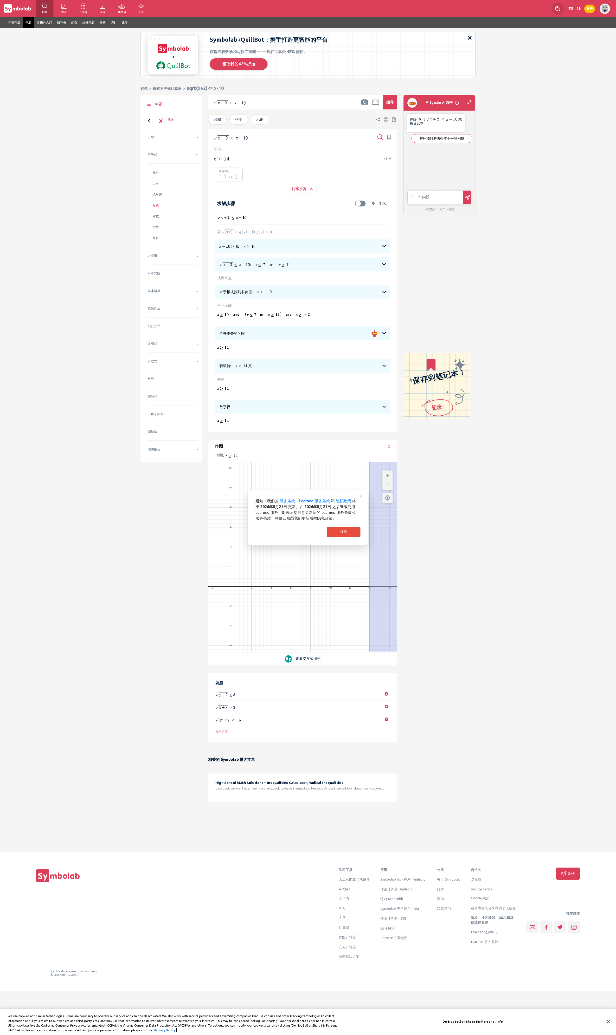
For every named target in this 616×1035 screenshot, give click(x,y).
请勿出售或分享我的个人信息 (493, 908)
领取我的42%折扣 (238, 64)
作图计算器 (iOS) (393, 918)
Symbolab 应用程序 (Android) (403, 879)
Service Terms (482, 889)
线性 (156, 173)
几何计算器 (347, 947)
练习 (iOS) (388, 928)
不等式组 (154, 273)
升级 (589, 8)
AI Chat (344, 889)
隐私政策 (343, 501)
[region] (308, 1022)
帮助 (440, 899)
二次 (156, 184)
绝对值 (157, 194)
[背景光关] (578, 9)
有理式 (152, 361)
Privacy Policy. (165, 1030)
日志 (440, 889)
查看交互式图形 (308, 659)
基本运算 (154, 291)
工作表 (344, 898)
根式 (156, 205)
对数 (156, 216)
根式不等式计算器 (167, 88)
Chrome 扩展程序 (394, 938)
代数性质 (154, 308)
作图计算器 (347, 937)
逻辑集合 (154, 449)
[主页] (58, 882)
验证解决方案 (349, 957)
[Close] (608, 1021)
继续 (343, 532)
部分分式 (154, 326)
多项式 (152, 343)
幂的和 (152, 396)
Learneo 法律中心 (484, 932)
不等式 (152, 154)
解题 (144, 88)
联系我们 (444, 908)
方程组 (152, 256)
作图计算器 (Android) (397, 889)
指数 (156, 227)
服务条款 (287, 501)
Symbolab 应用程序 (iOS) (399, 908)
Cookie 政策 (480, 898)
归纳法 (152, 431)
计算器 (344, 927)
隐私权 (476, 879)
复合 (156, 238)
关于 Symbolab (448, 879)
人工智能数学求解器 (354, 879)
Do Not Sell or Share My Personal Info (473, 1021)
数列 (151, 379)
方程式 (152, 137)
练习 (342, 908)
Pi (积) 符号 (155, 414)
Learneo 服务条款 (314, 501)
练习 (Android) (391, 899)
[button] (364, 105)
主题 (342, 918)
